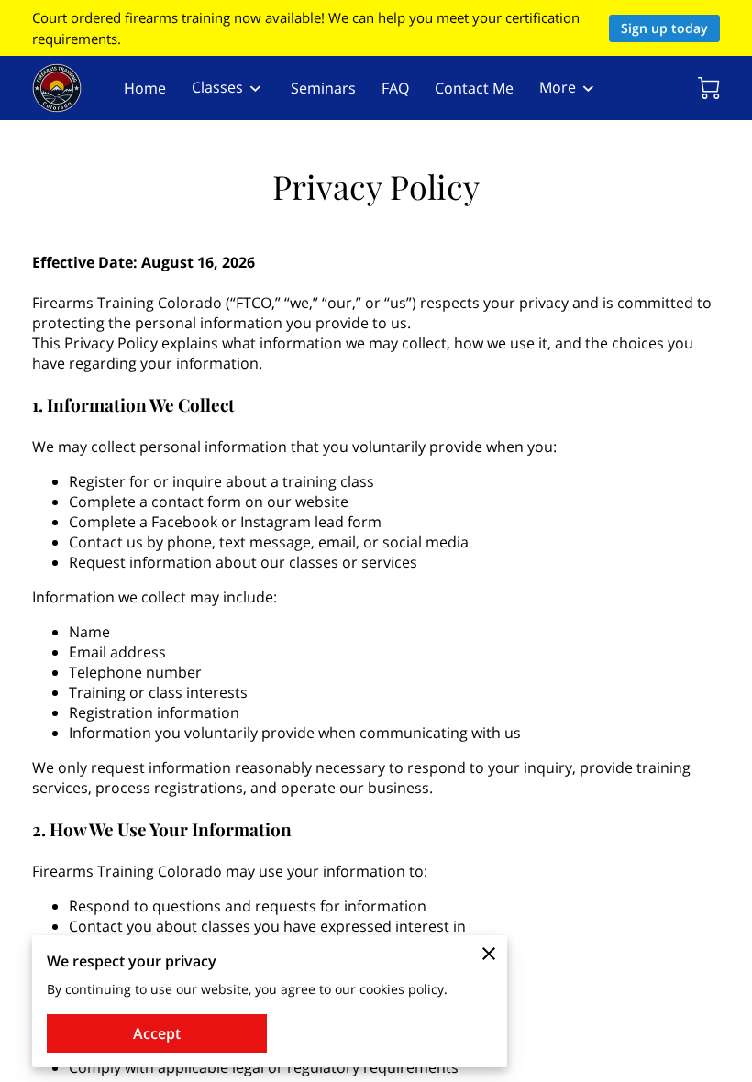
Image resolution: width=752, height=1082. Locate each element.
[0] (709, 88)
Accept (157, 1033)
